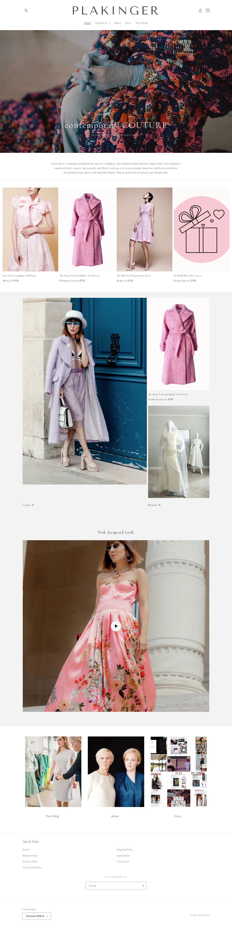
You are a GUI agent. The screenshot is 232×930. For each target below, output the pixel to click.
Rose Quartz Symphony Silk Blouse (19, 275)
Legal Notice (123, 855)
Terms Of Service (32, 867)
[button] (26, 10)
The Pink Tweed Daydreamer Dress (134, 275)
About (115, 816)
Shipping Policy (125, 849)
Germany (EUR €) (35, 916)
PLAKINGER (203, 915)
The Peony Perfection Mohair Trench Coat (80, 275)
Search (26, 849)
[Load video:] (116, 626)
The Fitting (52, 816)
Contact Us (123, 861)
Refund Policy (30, 855)
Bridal (152, 505)
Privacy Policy (30, 861)
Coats (26, 505)
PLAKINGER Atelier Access (187, 275)
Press (177, 816)
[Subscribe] (142, 886)
